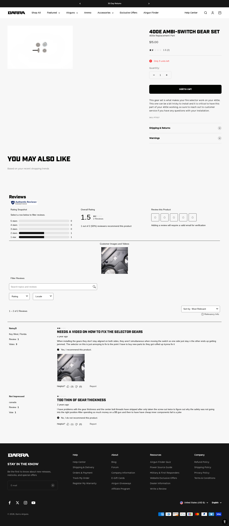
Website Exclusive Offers (163, 478)
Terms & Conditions (204, 478)
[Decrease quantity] (153, 75)
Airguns (70, 13)
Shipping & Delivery (83, 467)
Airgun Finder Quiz (160, 462)
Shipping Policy (202, 467)
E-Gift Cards (118, 478)
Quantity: (154, 68)
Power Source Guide (161, 467)
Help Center (191, 13)
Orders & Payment (83, 473)
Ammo (87, 13)
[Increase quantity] (166, 75)
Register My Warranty (84, 483)
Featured (52, 13)
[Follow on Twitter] (17, 503)
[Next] (149, 3)
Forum (115, 467)
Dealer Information (160, 483)
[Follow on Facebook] (9, 503)
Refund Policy (201, 462)
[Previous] (80, 3)
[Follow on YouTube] (33, 503)
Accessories (104, 13)
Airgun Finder (151, 13)
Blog (113, 462)
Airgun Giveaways (121, 483)
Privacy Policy (201, 473)
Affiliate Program (120, 489)
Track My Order (81, 478)
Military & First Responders (164, 473)
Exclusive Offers (128, 13)
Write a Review (158, 489)
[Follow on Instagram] (25, 503)
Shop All (36, 13)
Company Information (123, 473)
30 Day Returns (114, 3)
